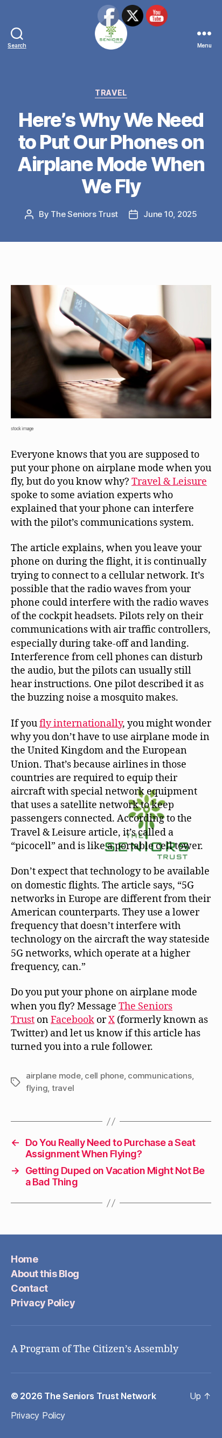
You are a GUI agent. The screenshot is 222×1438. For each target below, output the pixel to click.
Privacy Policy (43, 1302)
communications (159, 1075)
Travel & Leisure (169, 482)
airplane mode (53, 1075)
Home (24, 1259)
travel (63, 1088)
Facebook (72, 1020)
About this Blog (45, 1273)
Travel (111, 92)
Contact (29, 1288)
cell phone (104, 1075)
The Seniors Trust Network (100, 1395)
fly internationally (80, 723)
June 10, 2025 (170, 214)
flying (36, 1088)
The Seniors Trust (84, 214)
